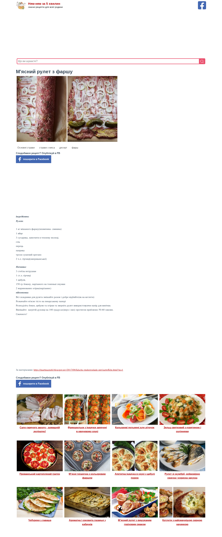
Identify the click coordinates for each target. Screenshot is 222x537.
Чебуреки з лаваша (39, 520)
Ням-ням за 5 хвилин (44, 3)
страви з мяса (47, 147)
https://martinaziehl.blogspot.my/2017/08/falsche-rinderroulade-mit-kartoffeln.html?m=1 (78, 369)
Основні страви (26, 147)
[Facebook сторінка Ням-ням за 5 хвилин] (202, 2)
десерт (63, 147)
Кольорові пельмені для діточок (134, 427)
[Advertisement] (111, 34)
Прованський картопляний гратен (40, 474)
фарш (75, 147)
